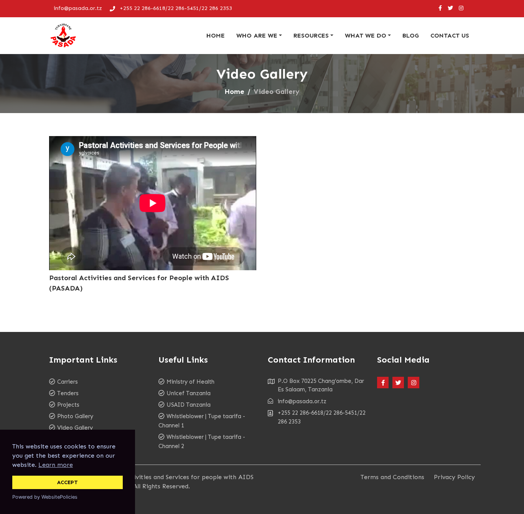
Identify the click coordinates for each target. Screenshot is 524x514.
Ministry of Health (190, 381)
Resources (311, 35)
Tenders (68, 393)
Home (215, 35)
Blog (410, 35)
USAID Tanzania (188, 404)
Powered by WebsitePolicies (44, 497)
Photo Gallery (75, 416)
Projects (68, 404)
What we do (365, 35)
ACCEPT (67, 482)
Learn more (55, 464)
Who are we (256, 35)
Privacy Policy (454, 477)
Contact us (449, 35)
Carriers (67, 381)
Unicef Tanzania (188, 393)
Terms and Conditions (392, 477)
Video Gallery (75, 427)
